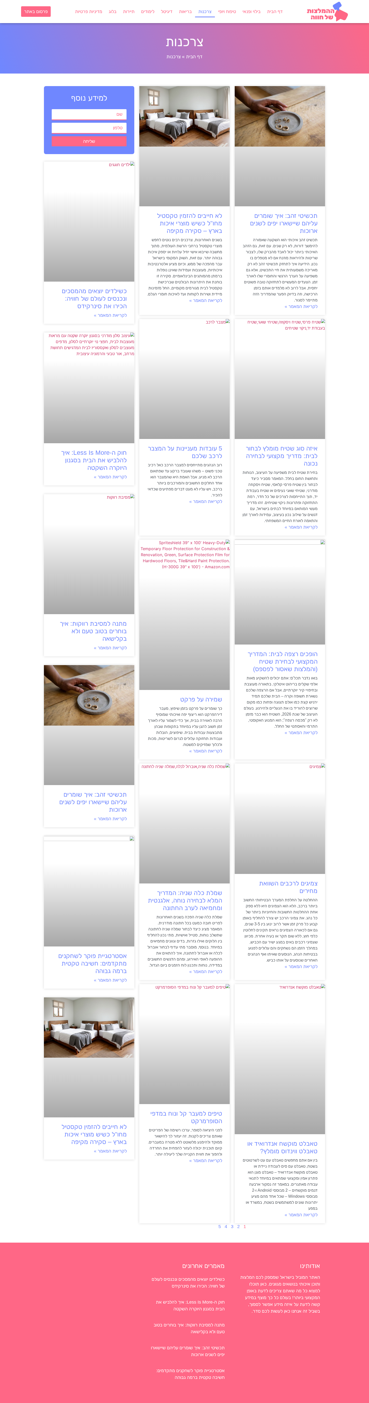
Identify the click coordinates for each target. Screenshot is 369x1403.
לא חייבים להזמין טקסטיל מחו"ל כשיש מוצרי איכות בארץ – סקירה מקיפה (189, 223)
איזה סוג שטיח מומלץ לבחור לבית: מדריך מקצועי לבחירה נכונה (282, 456)
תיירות (129, 11)
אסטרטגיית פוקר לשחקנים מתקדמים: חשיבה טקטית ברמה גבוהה (92, 963)
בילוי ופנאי (251, 11)
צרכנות (205, 11)
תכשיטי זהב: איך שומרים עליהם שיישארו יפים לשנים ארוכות (284, 223)
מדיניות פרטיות (88, 11)
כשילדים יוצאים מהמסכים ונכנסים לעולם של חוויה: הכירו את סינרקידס (94, 298)
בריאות (185, 11)
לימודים (147, 11)
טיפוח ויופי (227, 11)
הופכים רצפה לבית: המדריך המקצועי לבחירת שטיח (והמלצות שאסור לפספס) (283, 661)
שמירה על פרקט (201, 699)
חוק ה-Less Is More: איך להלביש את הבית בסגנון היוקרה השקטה (94, 460)
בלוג (112, 11)
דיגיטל (166, 11)
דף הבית (275, 11)
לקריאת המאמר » (301, 306)
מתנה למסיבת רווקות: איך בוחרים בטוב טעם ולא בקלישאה (93, 631)
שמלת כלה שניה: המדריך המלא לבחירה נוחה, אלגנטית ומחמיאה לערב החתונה (185, 900)
